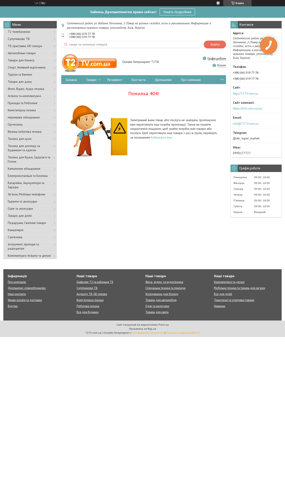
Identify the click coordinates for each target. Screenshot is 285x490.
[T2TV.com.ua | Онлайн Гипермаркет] (89, 62)
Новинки (219, 306)
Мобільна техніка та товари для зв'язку (239, 288)
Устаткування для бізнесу (161, 294)
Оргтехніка (15, 124)
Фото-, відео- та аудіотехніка (164, 282)
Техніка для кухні (19, 139)
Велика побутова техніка (24, 132)
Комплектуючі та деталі (229, 282)
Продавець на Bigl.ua (142, 328)
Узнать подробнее (177, 12)
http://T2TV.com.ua (245, 93)
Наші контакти (17, 294)
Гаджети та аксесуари (22, 201)
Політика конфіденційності (183, 332)
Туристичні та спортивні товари (234, 300)
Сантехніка (15, 237)
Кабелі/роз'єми (161, 137)
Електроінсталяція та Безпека (28, 176)
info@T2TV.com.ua (246, 124)
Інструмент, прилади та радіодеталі (23, 246)
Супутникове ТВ (19, 39)
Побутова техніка (88, 306)
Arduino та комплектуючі (24, 96)
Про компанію (191, 79)
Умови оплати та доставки (25, 300)
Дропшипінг (163, 79)
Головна (71, 79)
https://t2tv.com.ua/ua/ (247, 108)
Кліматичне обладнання (24, 169)
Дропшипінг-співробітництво (27, 288)
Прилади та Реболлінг (23, 103)
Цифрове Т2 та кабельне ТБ (95, 282)
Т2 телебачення (19, 32)
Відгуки (13, 306)
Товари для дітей (20, 216)
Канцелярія (15, 230)
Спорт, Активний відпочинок (26, 67)
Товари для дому (20, 82)
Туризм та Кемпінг (20, 74)
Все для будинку (88, 312)
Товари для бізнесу (21, 60)
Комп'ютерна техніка (22, 110)
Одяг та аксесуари (20, 209)
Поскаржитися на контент (148, 332)
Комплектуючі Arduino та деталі (29, 256)
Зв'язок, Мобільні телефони (26, 194)
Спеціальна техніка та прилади (165, 288)
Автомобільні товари (22, 53)
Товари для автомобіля (161, 300)
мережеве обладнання (24, 117)
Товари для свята (157, 312)
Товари (91, 79)
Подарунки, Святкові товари (27, 223)
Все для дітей (223, 294)
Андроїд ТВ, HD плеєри (92, 294)
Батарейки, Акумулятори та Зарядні (26, 185)
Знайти (215, 44)
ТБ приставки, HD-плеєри (25, 46)
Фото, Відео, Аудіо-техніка (26, 89)
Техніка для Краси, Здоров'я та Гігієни (29, 159)
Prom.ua (164, 324)
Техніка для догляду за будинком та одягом (24, 148)
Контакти (139, 79)
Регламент (114, 79)
